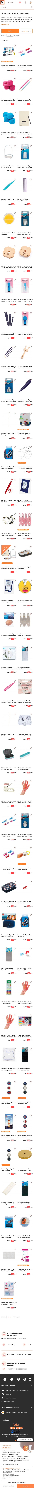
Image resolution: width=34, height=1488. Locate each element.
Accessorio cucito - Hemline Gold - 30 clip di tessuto (8, 534)
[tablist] (17, 1385)
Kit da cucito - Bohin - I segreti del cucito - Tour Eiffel (24, 735)
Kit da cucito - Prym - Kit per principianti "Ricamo (9, 1303)
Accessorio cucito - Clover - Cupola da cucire (24, 868)
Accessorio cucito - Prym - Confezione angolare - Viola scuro (24, 401)
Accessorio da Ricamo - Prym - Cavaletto (7, 166)
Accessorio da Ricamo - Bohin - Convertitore (24, 601)
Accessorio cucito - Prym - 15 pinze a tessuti (8, 835)
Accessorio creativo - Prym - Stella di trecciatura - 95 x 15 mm (8, 267)
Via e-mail (11, 1345)
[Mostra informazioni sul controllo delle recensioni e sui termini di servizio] (29, 1434)
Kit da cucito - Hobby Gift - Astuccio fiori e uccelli (8, 902)
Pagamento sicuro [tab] (8, 1385)
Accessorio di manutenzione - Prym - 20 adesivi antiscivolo (7, 1204)
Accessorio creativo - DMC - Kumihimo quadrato (8, 1069)
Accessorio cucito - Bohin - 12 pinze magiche (24, 969)
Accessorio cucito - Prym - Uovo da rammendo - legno (8, 634)
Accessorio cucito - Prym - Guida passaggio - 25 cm (24, 99)
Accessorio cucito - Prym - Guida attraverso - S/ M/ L (8, 367)
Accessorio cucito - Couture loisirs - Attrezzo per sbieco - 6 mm (25, 301)
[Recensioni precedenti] (16, 1440)
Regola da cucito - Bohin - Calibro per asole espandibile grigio (24, 635)
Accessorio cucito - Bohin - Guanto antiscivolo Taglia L (8, 1036)
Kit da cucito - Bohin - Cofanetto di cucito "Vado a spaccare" (24, 1237)
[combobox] (17, 7)
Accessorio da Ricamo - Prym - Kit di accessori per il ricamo (8, 568)
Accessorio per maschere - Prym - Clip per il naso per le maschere (24, 468)
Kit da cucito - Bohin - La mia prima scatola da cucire (23, 435)
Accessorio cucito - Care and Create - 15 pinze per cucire (24, 903)
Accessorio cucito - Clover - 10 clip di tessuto (8, 1002)
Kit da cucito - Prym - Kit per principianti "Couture (25, 1270)
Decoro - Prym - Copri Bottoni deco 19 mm (8, 1102)
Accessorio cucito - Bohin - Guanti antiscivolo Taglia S (24, 1002)
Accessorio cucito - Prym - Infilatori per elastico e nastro (8, 334)
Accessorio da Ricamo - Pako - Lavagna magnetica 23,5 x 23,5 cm (8, 669)
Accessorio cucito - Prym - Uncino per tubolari (8, 434)
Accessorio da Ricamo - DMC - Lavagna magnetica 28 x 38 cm (24, 502)
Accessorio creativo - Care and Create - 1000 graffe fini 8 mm (24, 702)
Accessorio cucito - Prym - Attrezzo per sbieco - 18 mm (24, 166)
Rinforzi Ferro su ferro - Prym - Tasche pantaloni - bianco (24, 669)
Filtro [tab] (10, 31)
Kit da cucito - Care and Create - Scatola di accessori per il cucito (24, 1037)
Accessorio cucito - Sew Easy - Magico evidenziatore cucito (24, 1170)
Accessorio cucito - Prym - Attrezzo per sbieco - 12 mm (24, 835)
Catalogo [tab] (5, 1420)
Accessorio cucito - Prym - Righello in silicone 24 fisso (8, 1270)
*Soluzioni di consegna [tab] (10, 1408)
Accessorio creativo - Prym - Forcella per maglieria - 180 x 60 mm (24, 368)
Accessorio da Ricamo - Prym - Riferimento (23, 200)
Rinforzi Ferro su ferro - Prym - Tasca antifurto (23, 1069)
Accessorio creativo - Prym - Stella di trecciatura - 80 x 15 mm (24, 267)
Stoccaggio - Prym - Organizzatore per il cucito (24, 768)
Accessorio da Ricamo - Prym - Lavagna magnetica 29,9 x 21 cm (24, 134)
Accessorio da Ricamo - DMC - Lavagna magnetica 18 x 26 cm (8, 602)
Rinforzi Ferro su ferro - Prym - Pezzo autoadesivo (8, 969)
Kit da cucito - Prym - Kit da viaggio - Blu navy (8, 1236)
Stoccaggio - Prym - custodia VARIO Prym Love (8, 768)
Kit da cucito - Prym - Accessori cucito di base (8, 66)
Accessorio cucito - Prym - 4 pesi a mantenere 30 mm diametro (9, 100)
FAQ (29, 1345)
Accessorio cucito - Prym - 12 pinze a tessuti (8, 868)
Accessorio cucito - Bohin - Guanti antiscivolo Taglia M (24, 801)
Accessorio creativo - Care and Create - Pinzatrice (8, 801)
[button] (25, 2)
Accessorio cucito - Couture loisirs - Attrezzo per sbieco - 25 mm (25, 334)
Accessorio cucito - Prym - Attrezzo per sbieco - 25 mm (24, 234)
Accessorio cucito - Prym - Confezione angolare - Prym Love (8, 201)
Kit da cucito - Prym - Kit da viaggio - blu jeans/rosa (8, 467)
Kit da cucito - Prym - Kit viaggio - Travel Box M (7, 935)
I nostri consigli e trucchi (17, 1369)
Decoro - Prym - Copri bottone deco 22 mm (24, 1102)
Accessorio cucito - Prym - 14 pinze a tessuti (24, 66)
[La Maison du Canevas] (2, 2)
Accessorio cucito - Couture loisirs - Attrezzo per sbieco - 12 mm (9, 301)
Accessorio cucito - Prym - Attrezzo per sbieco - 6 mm (8, 400)
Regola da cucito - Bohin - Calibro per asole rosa (24, 534)
